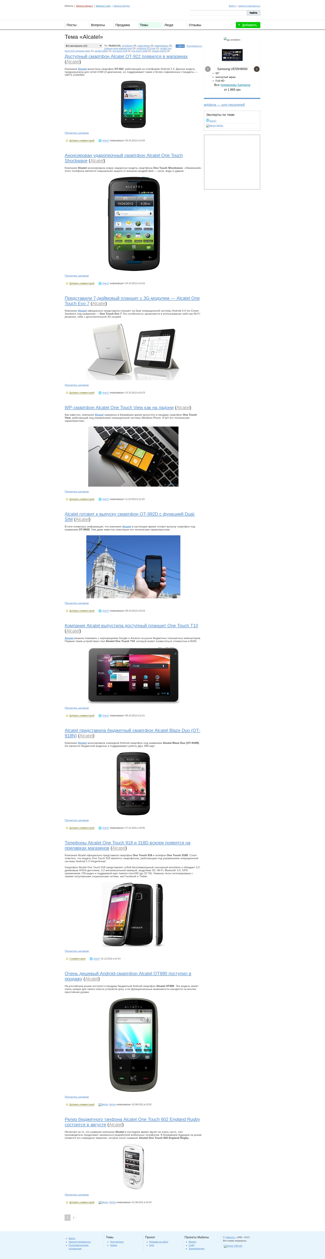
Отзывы (195, 25)
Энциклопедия (196, 1248)
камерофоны (162, 45)
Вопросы (98, 25)
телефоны (127, 45)
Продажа (122, 25)
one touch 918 (119, 51)
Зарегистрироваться (249, 6)
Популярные (117, 1242)
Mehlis (219, 125)
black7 (213, 121)
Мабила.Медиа (122, 6)
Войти (232, 6)
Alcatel (73, 61)
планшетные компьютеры (118, 48)
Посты (72, 25)
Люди (168, 25)
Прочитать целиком (77, 132)
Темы (144, 25)
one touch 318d (140, 51)
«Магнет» (230, 1237)
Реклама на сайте (158, 1242)
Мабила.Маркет (84, 6)
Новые (113, 1245)
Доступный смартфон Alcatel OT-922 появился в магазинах (126, 56)
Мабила (84, 12)
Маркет (193, 1242)
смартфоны (143, 45)
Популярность (194, 46)
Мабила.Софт (103, 6)
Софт (192, 1245)
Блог (151, 1245)
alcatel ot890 (101, 51)
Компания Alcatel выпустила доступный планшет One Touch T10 (131, 625)
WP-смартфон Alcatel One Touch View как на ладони (119, 407)
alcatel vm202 (159, 51)
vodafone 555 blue (146, 48)
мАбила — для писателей (224, 105)
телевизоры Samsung (235, 85)
